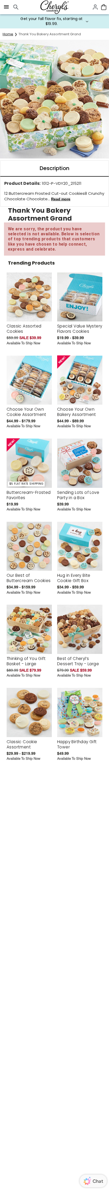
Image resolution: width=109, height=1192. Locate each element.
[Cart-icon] (103, 7)
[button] (54, 21)
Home (8, 34)
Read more (60, 199)
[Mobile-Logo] (54, 7)
